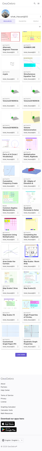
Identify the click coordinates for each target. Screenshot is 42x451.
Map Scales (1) (9, 315)
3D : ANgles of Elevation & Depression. (30, 183)
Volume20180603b (32, 101)
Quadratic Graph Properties (30, 343)
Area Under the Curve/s (9, 262)
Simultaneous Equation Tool (29, 75)
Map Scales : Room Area (31, 262)
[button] (21, 355)
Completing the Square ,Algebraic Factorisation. (31, 237)
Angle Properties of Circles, (31, 316)
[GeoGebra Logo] (8, 3)
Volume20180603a (11, 101)
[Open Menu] (38, 3)
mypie (5, 74)
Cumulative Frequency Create (10, 182)
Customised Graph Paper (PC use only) (9, 344)
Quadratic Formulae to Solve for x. (31, 210)
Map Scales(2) (30, 288)
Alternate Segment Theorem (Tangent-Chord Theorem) (10, 50)
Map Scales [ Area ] (10, 289)
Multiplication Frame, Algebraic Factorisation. (31, 156)
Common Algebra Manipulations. (10, 209)
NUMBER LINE (29, 47)
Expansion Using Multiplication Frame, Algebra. (10, 237)
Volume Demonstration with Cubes (30, 130)
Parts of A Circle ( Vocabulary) (10, 155)
